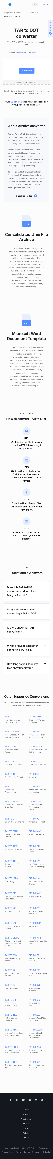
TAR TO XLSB (11, 1047)
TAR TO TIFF (35, 846)
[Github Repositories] (36, 1100)
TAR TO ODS (35, 1047)
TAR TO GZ (10, 985)
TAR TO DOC (11, 746)
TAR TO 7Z (10, 970)
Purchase (27, 1124)
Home (26, 1110)
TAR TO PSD (34, 908)
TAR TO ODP (35, 801)
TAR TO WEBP (35, 938)
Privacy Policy (34, 94)
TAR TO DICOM (12, 938)
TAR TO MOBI (35, 831)
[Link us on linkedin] (30, 1100)
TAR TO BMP (35, 893)
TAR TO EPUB (11, 831)
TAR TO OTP (11, 819)
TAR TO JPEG (11, 878)
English (48, 1152)
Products (26, 1114)
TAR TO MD (34, 774)
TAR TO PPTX (35, 786)
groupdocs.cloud (38, 52)
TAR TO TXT (11, 774)
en (34, 4)
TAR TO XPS (34, 1000)
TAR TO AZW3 (12, 846)
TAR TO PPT (11, 786)
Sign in (45, 4)
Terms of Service (19, 94)
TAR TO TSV (11, 1062)
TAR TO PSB (11, 955)
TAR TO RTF (11, 761)
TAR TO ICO (10, 908)
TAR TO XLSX (11, 1030)
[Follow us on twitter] (17, 1100)
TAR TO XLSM (35, 1030)
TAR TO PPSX (11, 801)
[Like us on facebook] (10, 1100)
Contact (35, 1152)
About (26, 1138)
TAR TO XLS (34, 1015)
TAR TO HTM (11, 716)
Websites (27, 1133)
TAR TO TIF (10, 861)
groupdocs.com (22, 52)
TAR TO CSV (35, 1062)
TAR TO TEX (11, 1015)
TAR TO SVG (35, 985)
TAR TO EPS (11, 1000)
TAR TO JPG (34, 861)
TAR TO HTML (35, 716)
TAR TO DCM (35, 923)
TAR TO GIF (10, 893)
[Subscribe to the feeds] (42, 1100)
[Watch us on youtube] (23, 1100)
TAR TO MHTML (12, 731)
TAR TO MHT (35, 731)
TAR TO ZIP (34, 955)
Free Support (26, 1119)
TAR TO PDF (34, 819)
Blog (26, 1128)
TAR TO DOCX (35, 746)
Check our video (24, 196)
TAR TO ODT (35, 761)
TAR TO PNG (35, 878)
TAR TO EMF (11, 923)
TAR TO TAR (34, 970)
